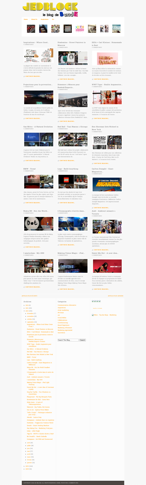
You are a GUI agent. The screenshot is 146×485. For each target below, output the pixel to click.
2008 (27, 469)
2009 (27, 466)
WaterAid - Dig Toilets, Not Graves (38, 407)
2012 (27, 305)
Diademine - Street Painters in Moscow (40, 329)
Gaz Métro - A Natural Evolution (37, 349)
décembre (30, 314)
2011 (27, 308)
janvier (29, 463)
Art (53, 19)
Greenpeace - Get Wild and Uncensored (39, 439)
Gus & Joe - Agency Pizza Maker (38, 410)
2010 (27, 311)
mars (29, 457)
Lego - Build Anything (34, 360)
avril (29, 454)
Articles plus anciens (115, 296)
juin (28, 449)
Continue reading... (33, 76)
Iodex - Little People (33, 431)
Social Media (62, 318)
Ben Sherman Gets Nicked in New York (40, 355)
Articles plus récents (29, 296)
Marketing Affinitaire (65, 328)
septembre (30, 322)
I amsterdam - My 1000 (34, 380)
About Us (34, 19)
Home (26, 19)
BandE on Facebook (97, 308)
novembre (30, 316)
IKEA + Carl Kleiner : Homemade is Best (40, 332)
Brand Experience (63, 325)
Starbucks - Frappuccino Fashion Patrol (40, 423)
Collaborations (62, 320)
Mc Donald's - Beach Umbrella (37, 437)
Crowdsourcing (63, 323)
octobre (29, 319)
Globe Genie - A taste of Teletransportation (34, 403)
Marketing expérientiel (65, 330)
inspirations (62, 308)
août (28, 443)
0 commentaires (28, 45)
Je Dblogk (38, 483)
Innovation (61, 333)
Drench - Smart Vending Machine (38, 426)
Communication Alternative (67, 305)
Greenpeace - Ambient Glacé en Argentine (40, 420)
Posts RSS (64, 483)
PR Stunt (61, 313)
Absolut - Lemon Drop (34, 417)
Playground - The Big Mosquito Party (39, 397)
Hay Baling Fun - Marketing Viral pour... (40, 428)
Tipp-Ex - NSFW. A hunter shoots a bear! (40, 434)
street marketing (63, 310)
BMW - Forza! (31, 357)
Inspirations (44, 19)
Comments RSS (73, 483)
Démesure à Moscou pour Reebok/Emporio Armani (36, 341)
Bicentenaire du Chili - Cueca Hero (38, 400)
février (29, 460)
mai (28, 451)
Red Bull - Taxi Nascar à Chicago (38, 352)
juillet (29, 446)
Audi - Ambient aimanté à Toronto (38, 377)
